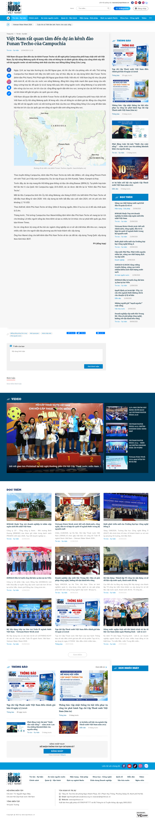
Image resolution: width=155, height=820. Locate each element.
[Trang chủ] (9, 18)
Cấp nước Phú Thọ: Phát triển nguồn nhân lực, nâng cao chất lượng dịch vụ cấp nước (130, 254)
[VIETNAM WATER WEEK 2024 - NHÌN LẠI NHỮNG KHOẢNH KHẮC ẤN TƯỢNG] (117, 446)
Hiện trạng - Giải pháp (89, 18)
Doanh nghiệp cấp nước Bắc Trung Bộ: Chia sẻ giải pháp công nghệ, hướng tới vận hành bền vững (129, 316)
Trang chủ (10, 34)
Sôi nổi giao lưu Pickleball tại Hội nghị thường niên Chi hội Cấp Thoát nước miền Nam (54, 466)
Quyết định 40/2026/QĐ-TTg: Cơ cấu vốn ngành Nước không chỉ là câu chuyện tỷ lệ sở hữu (129, 292)
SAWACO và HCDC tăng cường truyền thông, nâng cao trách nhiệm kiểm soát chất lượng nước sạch (129, 268)
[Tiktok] (135, 766)
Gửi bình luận (93, 366)
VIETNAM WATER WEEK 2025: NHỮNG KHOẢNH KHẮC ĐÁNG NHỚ (137, 427)
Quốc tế (119, 777)
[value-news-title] (31, 685)
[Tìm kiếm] (108, 8)
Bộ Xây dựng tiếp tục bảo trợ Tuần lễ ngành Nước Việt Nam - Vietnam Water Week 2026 (29, 630)
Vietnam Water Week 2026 (22, 25)
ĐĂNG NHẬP (57, 751)
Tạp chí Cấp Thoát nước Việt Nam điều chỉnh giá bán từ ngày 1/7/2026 (130, 70)
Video (144, 18)
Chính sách (33, 18)
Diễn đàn (115, 189)
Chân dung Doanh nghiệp (101, 780)
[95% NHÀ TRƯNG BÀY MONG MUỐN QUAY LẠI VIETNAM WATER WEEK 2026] (117, 413)
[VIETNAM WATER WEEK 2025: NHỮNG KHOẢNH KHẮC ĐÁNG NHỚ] (117, 429)
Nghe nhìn (140, 780)
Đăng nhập (142, 8)
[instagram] (140, 766)
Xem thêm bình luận (14, 384)
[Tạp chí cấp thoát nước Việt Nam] (14, 7)
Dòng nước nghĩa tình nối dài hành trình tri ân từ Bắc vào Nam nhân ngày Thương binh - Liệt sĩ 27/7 (126, 630)
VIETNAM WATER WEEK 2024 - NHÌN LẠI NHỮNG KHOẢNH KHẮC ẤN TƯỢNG (137, 444)
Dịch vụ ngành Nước (109, 18)
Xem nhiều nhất (128, 668)
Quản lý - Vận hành (69, 18)
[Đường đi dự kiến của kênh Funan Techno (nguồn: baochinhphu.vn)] (60, 138)
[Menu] (150, 18)
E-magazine (123, 8)
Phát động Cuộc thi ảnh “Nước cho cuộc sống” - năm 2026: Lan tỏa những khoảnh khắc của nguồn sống (130, 146)
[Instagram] (143, 2)
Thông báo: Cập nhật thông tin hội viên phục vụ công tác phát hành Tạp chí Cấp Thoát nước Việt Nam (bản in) (130, 107)
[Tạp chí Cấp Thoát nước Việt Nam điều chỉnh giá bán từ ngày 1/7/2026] (130, 54)
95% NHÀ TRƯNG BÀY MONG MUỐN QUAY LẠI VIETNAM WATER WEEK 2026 (137, 411)
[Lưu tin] (9, 87)
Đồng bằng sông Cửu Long (19, 333)
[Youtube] (136, 2)
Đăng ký (63, 755)
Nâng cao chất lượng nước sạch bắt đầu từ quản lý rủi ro (129, 204)
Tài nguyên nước (16, 336)
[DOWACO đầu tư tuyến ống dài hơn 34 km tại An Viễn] (29, 561)
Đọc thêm (126, 197)
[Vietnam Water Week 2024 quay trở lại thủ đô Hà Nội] (117, 462)
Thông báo (124, 41)
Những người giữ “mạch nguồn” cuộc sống (128, 304)
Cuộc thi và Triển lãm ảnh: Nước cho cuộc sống (54, 25)
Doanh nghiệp (119, 260)
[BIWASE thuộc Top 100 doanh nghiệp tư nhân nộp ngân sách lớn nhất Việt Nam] (29, 507)
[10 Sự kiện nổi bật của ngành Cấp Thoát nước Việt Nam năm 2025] (130, 168)
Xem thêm (77, 655)
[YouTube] (129, 766)
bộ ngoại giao (35, 333)
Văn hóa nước (120, 309)
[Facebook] (132, 2)
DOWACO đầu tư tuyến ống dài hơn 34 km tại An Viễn (129, 281)
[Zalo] (147, 2)
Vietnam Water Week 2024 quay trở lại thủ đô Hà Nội (137, 459)
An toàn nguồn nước (49, 18)
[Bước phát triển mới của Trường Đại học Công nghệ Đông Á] (126, 507)
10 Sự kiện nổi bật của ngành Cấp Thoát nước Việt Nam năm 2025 (130, 184)
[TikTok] (139, 2)
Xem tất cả (100, 667)
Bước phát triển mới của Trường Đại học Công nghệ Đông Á (130, 242)
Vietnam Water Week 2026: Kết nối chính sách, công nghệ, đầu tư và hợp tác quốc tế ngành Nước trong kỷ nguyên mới (129, 230)
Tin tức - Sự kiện (19, 18)
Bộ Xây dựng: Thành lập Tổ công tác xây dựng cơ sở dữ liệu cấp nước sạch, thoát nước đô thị (126, 579)
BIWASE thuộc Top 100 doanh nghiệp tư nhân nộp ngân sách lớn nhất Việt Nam (129, 215)
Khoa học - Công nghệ (129, 18)
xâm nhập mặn (47, 333)
